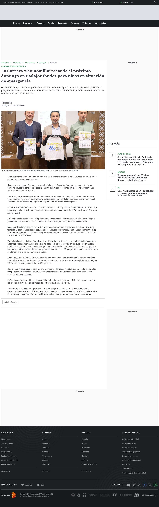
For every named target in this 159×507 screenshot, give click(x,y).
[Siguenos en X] (150, 485)
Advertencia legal (129, 443)
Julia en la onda (7, 443)
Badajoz (43, 63)
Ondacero (5, 63)
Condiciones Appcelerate (131, 460)
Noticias (53, 63)
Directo (16, 23)
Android (28, 485)
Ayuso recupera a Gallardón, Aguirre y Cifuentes (18, 2)
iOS (42, 485)
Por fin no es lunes (8, 464)
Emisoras (16, 63)
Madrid (44, 439)
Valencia (45, 452)
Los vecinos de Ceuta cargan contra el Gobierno (50, 2)
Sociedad (85, 452)
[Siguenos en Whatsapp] (156, 485)
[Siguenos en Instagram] (139, 485)
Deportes (75, 23)
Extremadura (30, 63)
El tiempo (86, 23)
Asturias (45, 460)
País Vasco (46, 464)
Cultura (85, 460)
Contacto (126, 464)
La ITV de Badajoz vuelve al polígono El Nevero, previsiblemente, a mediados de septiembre (136, 193)
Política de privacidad (130, 439)
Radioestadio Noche (9, 456)
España (51, 23)
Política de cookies (129, 448)
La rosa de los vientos (9, 460)
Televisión (85, 456)
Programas (28, 23)
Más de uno (5, 439)
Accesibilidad (127, 469)
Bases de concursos (130, 456)
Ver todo (4, 471)
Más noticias (100, 23)
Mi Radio (125, 2)
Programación (98, 2)
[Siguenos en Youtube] (128, 485)
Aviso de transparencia (131, 452)
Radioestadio (6, 452)
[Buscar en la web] (155, 2)
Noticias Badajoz (10, 302)
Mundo (84, 443)
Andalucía (45, 448)
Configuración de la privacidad (134, 473)
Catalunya (46, 443)
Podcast (40, 23)
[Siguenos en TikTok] (134, 485)
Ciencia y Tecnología (90, 464)
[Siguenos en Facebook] (145, 485)
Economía (62, 23)
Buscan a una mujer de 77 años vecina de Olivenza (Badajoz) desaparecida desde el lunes (133, 177)
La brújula (5, 448)
